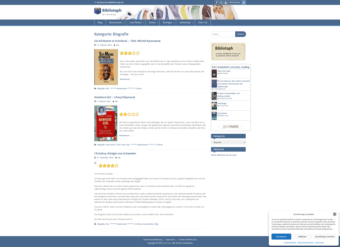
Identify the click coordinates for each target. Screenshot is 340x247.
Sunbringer (222, 103)
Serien (152, 22)
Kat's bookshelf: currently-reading (230, 67)
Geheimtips (185, 22)
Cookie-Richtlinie (290, 242)
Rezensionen (115, 22)
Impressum (319, 242)
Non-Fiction (110, 144)
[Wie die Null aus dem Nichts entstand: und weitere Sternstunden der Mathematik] (214, 87)
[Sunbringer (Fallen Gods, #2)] (214, 109)
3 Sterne (138, 88)
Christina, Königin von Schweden (115, 153)
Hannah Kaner (223, 106)
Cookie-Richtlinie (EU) (187, 239)
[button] (334, 214)
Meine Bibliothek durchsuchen (224, 155)
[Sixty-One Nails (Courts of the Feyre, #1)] (214, 77)
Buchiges (167, 22)
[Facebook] (217, 2)
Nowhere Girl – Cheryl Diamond (114, 97)
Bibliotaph (112, 10)
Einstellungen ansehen (325, 236)
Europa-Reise (148, 224)
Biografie (101, 88)
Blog (100, 22)
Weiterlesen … (126, 79)
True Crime (121, 144)
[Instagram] (221, 2)
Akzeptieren (281, 236)
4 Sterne (138, 224)
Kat (117, 45)
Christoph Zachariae (225, 98)
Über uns (202, 22)
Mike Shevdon (223, 73)
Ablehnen (302, 236)
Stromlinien (222, 113)
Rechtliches (235, 2)
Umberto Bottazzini (220, 89)
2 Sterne (159, 144)
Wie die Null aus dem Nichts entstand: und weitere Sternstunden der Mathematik (233, 84)
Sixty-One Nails (223, 71)
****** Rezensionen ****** (122, 88)
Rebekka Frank (224, 116)
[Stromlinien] (214, 119)
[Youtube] (226, 2)
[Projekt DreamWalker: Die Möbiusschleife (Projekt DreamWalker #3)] (214, 99)
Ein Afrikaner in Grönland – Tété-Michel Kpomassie (127, 41)
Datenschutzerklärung (306, 242)
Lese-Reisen (135, 22)
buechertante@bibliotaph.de (110, 2)
